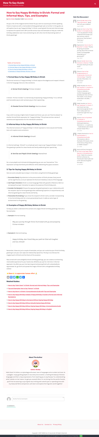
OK (81, 435)
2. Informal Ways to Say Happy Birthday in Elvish (22, 67)
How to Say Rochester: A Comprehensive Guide (85, 135)
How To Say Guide (13, 2)
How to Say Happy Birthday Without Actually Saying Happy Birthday (29, 303)
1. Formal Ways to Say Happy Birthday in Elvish (21, 65)
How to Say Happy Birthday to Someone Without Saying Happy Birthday (30, 300)
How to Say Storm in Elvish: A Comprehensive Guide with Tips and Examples (32, 291)
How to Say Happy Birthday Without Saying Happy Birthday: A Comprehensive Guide (34, 306)
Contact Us (48, 424)
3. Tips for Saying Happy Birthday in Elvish (20, 69)
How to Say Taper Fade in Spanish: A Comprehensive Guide (85, 153)
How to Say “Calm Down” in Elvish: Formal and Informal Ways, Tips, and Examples (33, 285)
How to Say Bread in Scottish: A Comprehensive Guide (84, 119)
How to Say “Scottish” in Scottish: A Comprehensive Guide (85, 87)
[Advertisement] (36, 49)
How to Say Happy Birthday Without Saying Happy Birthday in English (30, 309)
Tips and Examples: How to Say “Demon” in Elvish (23, 288)
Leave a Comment (29, 19)
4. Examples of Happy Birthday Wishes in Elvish (22, 71)
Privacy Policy (57, 424)
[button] (95, 4)
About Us (40, 424)
